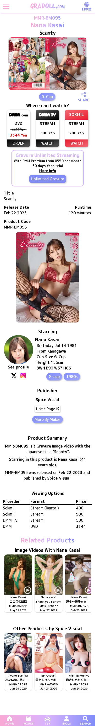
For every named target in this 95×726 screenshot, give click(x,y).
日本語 (86, 9)
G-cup (54, 376)
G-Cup (47, 96)
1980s (72, 376)
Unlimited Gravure (47, 179)
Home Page (45, 408)
